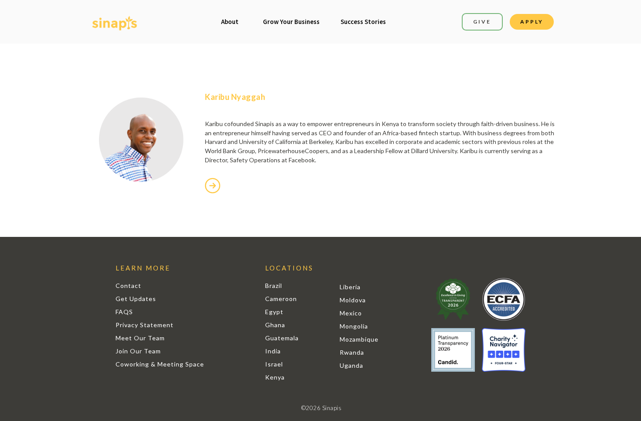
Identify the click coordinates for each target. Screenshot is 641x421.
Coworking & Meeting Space (160, 364)
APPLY (531, 21)
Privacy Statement (145, 325)
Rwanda (352, 352)
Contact (128, 285)
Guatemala (282, 338)
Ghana (275, 325)
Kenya (275, 377)
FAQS (124, 311)
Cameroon (281, 298)
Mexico (351, 313)
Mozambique (359, 339)
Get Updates (136, 298)
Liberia (350, 287)
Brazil (273, 285)
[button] (229, 21)
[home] (114, 22)
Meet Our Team (140, 338)
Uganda (351, 365)
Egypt (274, 311)
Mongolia (354, 326)
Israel (274, 364)
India (273, 351)
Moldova (353, 300)
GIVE (482, 21)
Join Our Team (138, 351)
